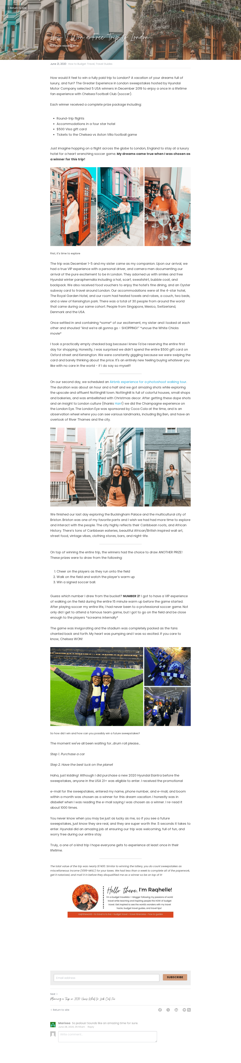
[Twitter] (168, 1010)
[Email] (184, 1010)
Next (52, 994)
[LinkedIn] (176, 1010)
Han (118, 403)
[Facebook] (160, 1010)
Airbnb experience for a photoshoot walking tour (148, 382)
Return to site (18, 8)
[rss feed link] (189, 1010)
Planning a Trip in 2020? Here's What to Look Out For (82, 998)
